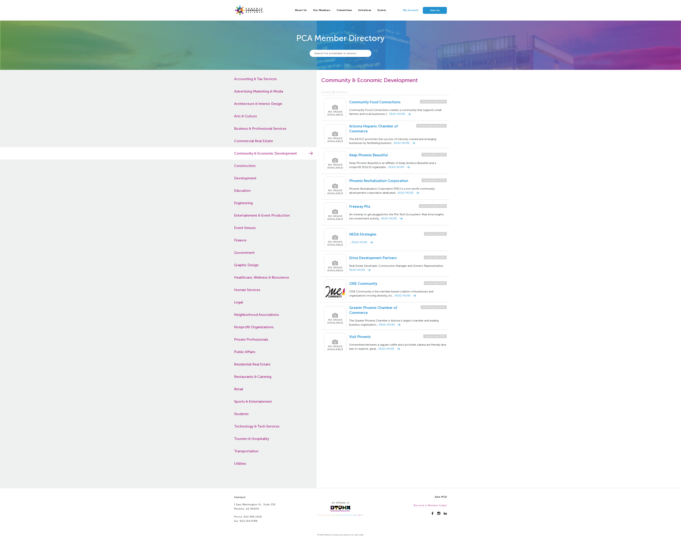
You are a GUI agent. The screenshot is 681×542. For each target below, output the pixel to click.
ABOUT (361, 515)
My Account (411, 10)
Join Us (435, 10)
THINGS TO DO (323, 515)
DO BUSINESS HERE (348, 515)
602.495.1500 (253, 516)
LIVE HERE (335, 515)
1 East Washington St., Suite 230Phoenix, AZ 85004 (255, 506)
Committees (344, 10)
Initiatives (364, 10)
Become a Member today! (430, 505)
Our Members (322, 10)
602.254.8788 (249, 521)
